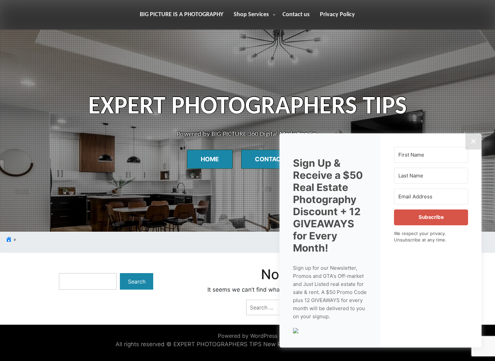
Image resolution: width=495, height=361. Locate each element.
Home (210, 159)
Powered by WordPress (247, 335)
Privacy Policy (337, 14)
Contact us (296, 14)
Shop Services (251, 14)
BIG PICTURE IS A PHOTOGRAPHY (181, 14)
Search (136, 281)
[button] (330, 330)
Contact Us (275, 159)
